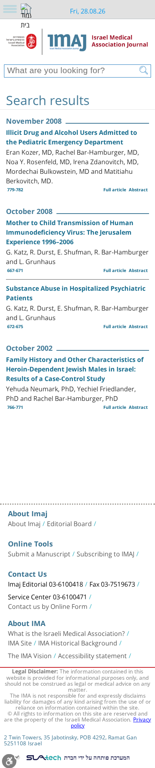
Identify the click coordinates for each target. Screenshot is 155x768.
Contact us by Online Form (47, 606)
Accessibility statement (92, 655)
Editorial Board (69, 523)
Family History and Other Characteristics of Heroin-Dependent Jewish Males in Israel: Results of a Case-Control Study (74, 369)
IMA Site (20, 642)
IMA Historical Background (77, 642)
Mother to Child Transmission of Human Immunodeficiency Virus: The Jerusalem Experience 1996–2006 (70, 232)
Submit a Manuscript (39, 553)
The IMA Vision (30, 655)
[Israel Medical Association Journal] (77, 44)
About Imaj (24, 523)
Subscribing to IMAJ (105, 553)
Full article (114, 189)
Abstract (138, 189)
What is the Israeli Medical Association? (66, 633)
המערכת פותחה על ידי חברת (96, 757)
